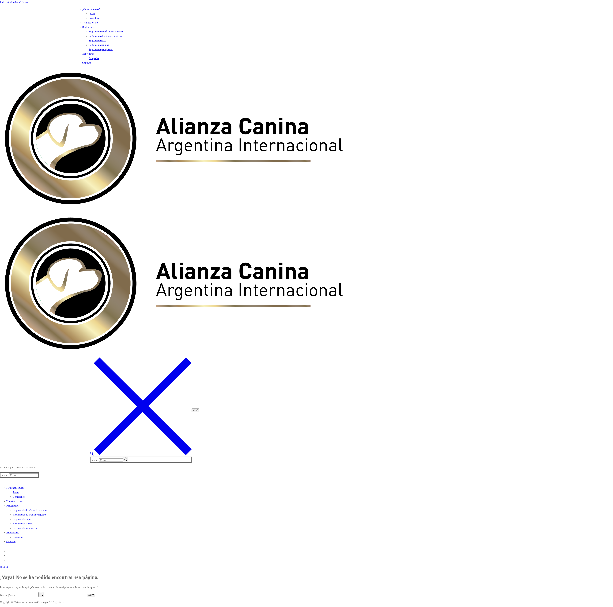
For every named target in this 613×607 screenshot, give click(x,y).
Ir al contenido (7, 2)
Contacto (4, 567)
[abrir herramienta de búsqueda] (141, 454)
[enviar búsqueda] (125, 459)
